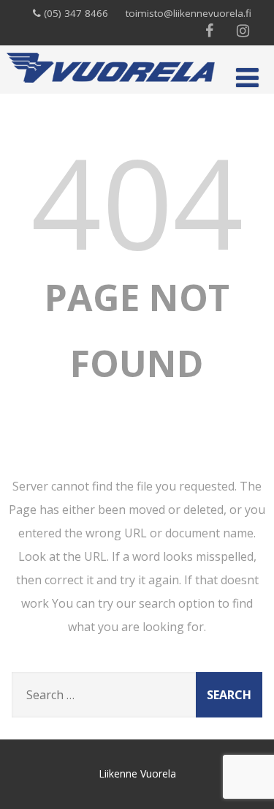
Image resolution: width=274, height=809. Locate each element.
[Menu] (247, 77)
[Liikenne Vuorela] (111, 86)
